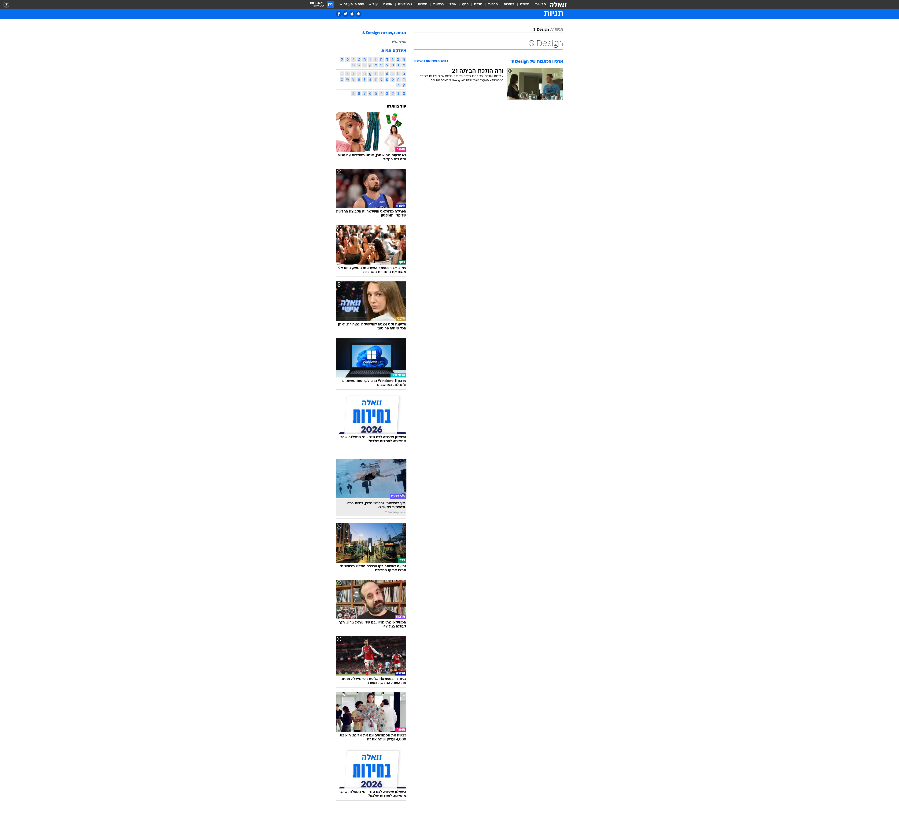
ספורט (525, 4)
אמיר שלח (399, 42)
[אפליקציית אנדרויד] (358, 14)
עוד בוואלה (396, 106)
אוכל (453, 4)
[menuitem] (538, 4)
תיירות (422, 4)
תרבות (493, 4)
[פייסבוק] (339, 14)
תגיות (559, 30)
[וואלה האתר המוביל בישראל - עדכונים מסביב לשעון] (558, 4)
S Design (541, 30)
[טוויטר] (345, 14)
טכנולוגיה (405, 4)
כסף (465, 4)
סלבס (478, 4)
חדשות (540, 4)
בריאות (438, 4)
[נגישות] (6, 5)
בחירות (509, 4)
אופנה (387, 4)
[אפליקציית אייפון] (352, 14)
